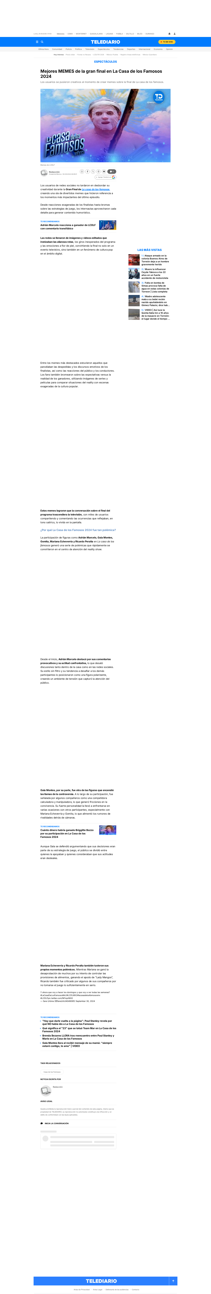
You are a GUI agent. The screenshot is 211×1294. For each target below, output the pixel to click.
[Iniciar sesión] (174, 34)
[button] (105, 177)
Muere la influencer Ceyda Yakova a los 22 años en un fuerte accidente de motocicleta (155, 273)
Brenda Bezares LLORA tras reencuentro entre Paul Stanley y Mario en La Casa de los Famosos (78, 1037)
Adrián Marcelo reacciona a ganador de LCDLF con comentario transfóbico (68, 227)
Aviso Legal (97, 1289)
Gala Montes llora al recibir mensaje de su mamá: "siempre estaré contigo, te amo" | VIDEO (77, 1044)
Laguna (109, 34)
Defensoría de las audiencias (117, 1289)
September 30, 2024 (85, 1001)
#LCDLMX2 (72, 995)
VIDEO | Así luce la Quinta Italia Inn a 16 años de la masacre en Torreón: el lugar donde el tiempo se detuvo (156, 316)
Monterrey (81, 34)
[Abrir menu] (37, 42)
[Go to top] (173, 1281)
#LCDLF (44, 998)
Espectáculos (104, 49)
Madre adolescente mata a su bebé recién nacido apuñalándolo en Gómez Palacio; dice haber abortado (156, 302)
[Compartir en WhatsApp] (82, 171)
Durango (150, 34)
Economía (158, 49)
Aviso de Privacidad (82, 1289)
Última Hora (43, 49)
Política (78, 49)
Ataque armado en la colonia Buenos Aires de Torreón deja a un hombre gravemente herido (155, 260)
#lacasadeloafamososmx (88, 995)
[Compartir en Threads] (98, 171)
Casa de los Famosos (52, 1072)
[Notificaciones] (169, 34)
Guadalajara (96, 34)
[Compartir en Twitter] (93, 171)
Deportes (131, 49)
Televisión (89, 49)
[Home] (105, 42)
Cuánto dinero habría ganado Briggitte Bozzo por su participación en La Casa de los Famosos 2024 (67, 833)
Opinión (169, 49)
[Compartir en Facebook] (87, 171)
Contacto (135, 1289)
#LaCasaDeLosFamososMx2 (53, 995)
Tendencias (118, 49)
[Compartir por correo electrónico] (104, 171)
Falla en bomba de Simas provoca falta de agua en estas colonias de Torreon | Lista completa (155, 287)
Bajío (139, 34)
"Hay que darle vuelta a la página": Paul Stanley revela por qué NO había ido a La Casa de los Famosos (77, 1022)
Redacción (54, 172)
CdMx (70, 34)
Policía (69, 49)
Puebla (119, 34)
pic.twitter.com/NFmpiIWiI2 (60, 998)
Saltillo (130, 34)
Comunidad (57, 49)
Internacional (144, 49)
